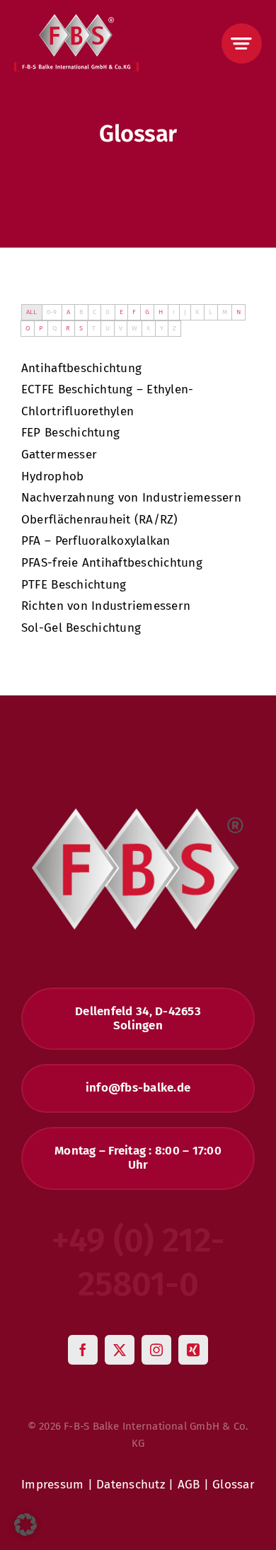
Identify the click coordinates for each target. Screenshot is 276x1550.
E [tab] (121, 312)
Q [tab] (54, 328)
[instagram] (156, 1350)
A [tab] (68, 312)
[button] (25, 1524)
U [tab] (107, 328)
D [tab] (107, 312)
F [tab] (134, 312)
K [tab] (197, 312)
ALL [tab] (32, 312)
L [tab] (210, 312)
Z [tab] (174, 328)
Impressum (52, 1484)
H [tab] (161, 312)
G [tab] (147, 312)
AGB (189, 1484)
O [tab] (27, 328)
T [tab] (94, 328)
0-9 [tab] (52, 312)
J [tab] (185, 312)
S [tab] (81, 328)
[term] (81, 368)
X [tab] (148, 328)
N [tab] (238, 312)
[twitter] (119, 1350)
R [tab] (68, 328)
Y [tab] (161, 328)
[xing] (193, 1350)
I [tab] (174, 312)
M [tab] (224, 312)
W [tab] (134, 328)
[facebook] (83, 1350)
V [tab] (120, 328)
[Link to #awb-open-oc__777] (242, 43)
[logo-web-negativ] (76, 20)
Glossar (233, 1484)
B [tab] (81, 312)
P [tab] (40, 328)
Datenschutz (130, 1484)
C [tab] (94, 312)
